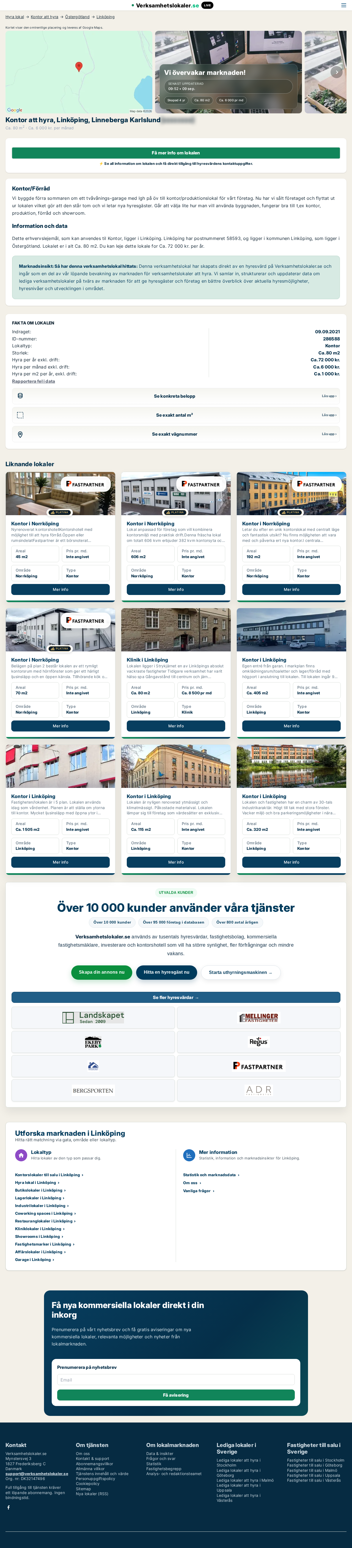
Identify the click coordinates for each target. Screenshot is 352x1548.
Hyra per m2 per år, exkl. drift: (44, 373)
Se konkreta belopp (175, 396)
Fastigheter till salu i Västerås (314, 1480)
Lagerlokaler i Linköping (38, 1197)
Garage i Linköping (33, 1259)
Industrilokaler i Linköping (40, 1205)
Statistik (153, 1463)
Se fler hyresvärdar (176, 997)
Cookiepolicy (88, 1483)
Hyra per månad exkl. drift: (40, 367)
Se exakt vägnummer (174, 434)
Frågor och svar (160, 1458)
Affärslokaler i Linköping (38, 1251)
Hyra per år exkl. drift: (35, 359)
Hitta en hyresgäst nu (166, 972)
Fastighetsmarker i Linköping (43, 1244)
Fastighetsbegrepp (164, 1468)
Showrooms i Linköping (37, 1236)
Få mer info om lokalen (176, 152)
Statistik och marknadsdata (209, 1174)
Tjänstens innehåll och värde (102, 1473)
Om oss (190, 1182)
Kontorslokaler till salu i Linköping (47, 1174)
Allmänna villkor (90, 1468)
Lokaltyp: (22, 345)
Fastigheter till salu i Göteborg (314, 1465)
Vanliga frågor (197, 1190)
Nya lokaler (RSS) (92, 1493)
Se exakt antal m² (174, 415)
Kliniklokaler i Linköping (38, 1228)
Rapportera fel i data (33, 381)
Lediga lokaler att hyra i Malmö (245, 1480)
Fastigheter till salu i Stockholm (316, 1460)
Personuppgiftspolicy (95, 1478)
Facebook (9, 1507)
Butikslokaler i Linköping (38, 1190)
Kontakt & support (92, 1458)
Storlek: (20, 353)
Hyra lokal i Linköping (35, 1182)
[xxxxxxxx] (177, 120)
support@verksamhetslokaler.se (37, 1473)
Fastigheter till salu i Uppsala (313, 1475)
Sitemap (83, 1488)
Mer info (60, 589)
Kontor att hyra (44, 17)
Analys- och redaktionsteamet (174, 1473)
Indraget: (21, 331)
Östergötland (77, 17)
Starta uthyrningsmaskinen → (241, 972)
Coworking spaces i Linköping (44, 1213)
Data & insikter (159, 1453)
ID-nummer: (24, 339)
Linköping (106, 17)
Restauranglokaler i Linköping (44, 1221)
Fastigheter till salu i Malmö (312, 1470)
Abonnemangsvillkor (94, 1463)
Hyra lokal (15, 17)
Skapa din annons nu (102, 972)
